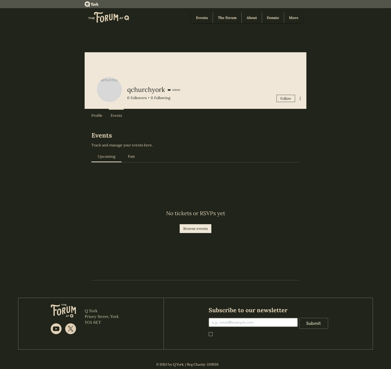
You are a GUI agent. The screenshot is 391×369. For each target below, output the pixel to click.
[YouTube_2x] (56, 328)
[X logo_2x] (70, 328)
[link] (106, 156)
